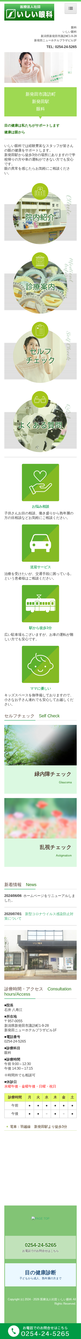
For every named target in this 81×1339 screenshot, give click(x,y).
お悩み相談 (40, 506)
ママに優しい (40, 688)
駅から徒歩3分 (40, 628)
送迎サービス (40, 567)
